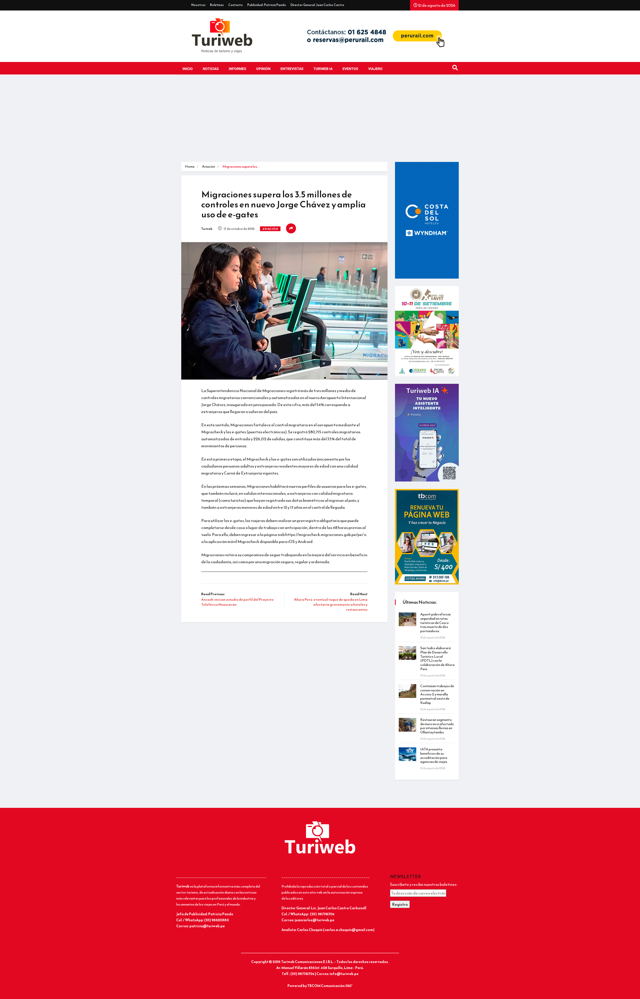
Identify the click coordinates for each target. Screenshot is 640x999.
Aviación (208, 166)
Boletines (217, 5)
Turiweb (206, 229)
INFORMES (237, 68)
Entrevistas (292, 68)
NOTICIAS (211, 68)
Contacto (235, 5)
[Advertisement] (320, 119)
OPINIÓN (263, 68)
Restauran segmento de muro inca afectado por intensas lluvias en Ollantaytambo (437, 726)
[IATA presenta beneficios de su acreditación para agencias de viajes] (407, 754)
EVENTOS (350, 68)
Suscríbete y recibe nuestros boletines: (423, 884)
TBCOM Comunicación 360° (329, 986)
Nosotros (198, 5)
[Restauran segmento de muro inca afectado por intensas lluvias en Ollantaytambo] (407, 725)
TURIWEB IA (323, 68)
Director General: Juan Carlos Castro (317, 5)
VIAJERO (375, 68)
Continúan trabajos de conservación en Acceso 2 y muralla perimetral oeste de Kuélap (437, 694)
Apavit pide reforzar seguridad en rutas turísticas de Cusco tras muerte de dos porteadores (435, 623)
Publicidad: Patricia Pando (266, 5)
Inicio (187, 68)
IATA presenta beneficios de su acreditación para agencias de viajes (433, 755)
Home (189, 166)
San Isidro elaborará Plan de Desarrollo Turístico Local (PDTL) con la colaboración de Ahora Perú (437, 658)
